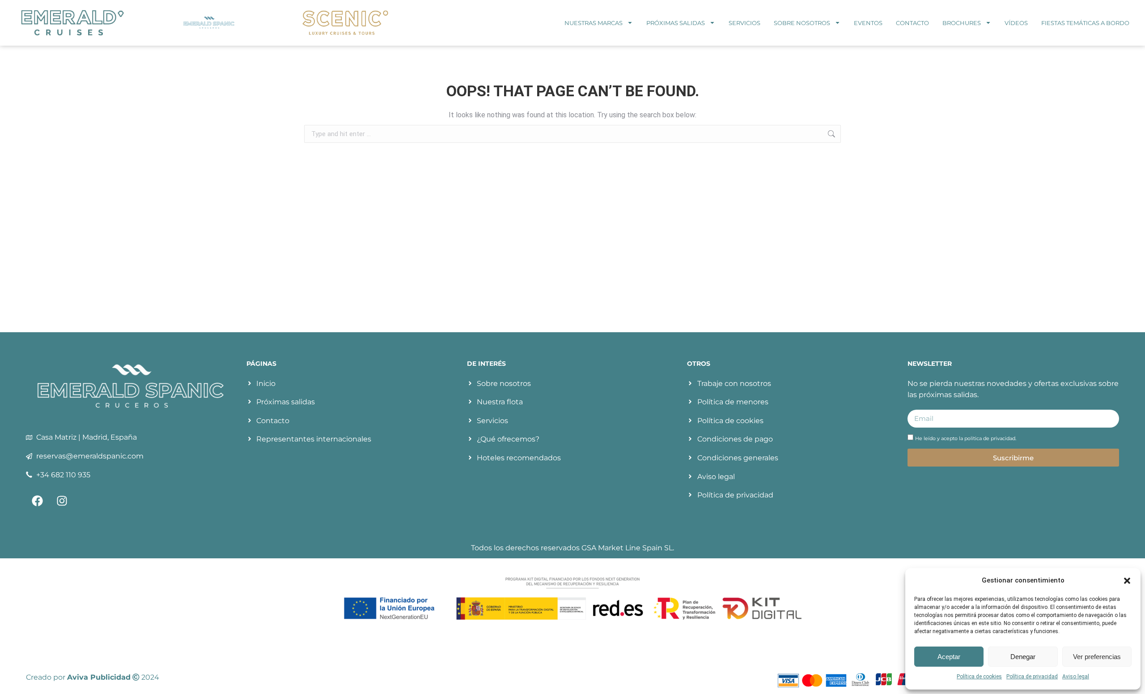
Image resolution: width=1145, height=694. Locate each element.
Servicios (744, 22)
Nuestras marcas (593, 22)
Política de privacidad (1032, 676)
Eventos (868, 22)
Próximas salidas (675, 22)
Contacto (912, 22)
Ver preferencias (1097, 656)
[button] (1127, 580)
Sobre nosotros (802, 22)
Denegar (1022, 656)
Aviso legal (1075, 676)
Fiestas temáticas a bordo (1085, 22)
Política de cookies (979, 676)
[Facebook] (37, 500)
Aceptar (948, 656)
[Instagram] (62, 500)
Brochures (961, 22)
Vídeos (1016, 22)
